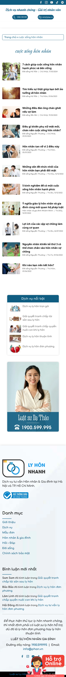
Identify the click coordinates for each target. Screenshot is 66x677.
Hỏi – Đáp (8, 542)
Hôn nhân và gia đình (32, 211)
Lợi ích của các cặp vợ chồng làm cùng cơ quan (42, 225)
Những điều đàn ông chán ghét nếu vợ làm (41, 109)
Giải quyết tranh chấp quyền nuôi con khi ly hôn (39, 328)
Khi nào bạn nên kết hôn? (38, 265)
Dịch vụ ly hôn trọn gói (36, 306)
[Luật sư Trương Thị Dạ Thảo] (33, 397)
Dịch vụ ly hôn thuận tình (37, 336)
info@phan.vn (33, 649)
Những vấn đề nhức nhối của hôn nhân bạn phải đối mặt (40, 168)
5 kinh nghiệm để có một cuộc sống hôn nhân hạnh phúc (40, 187)
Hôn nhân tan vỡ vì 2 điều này (40, 146)
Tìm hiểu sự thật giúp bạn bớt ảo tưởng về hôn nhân (42, 91)
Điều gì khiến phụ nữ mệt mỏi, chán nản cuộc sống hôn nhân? (41, 128)
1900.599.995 (39, 644)
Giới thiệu (9, 522)
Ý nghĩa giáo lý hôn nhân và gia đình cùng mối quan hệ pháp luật (43, 205)
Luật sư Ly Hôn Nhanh (22, 674)
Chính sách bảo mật (16, 553)
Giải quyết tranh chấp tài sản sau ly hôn (37, 318)
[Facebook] (22, 656)
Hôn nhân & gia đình (16, 537)
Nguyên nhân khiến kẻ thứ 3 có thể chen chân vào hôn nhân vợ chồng (41, 247)
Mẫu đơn (8, 532)
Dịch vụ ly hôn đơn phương (38, 346)
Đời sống (26, 72)
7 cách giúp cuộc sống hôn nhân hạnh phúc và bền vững (42, 66)
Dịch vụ (7, 527)
